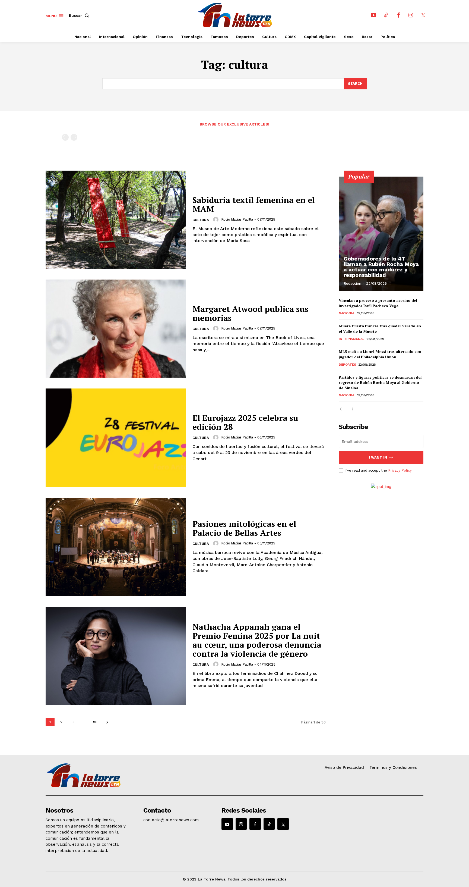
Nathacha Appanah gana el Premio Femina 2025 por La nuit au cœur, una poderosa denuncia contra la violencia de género (256, 640)
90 (95, 722)
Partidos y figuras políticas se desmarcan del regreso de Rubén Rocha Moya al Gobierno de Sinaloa (380, 382)
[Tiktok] (386, 15)
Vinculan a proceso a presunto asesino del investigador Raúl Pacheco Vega (378, 303)
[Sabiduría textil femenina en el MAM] (116, 220)
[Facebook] (398, 15)
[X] (423, 15)
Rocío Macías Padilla (237, 219)
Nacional (346, 313)
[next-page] (107, 722)
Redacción (352, 283)
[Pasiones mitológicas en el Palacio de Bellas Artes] (116, 547)
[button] (80, 15)
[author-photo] (216, 219)
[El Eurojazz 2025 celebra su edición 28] (116, 437)
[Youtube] (373, 15)
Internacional (351, 339)
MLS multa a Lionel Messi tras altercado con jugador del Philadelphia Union (380, 354)
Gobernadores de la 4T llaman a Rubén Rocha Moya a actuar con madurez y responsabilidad (381, 266)
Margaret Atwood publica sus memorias (250, 313)
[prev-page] (65, 137)
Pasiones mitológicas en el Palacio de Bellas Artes (244, 528)
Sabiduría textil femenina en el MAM (253, 204)
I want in (378, 457)
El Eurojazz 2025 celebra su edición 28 (245, 422)
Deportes (347, 364)
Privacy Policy (399, 470)
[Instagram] (410, 15)
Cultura (200, 220)
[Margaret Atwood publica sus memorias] (116, 329)
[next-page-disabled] (74, 137)
